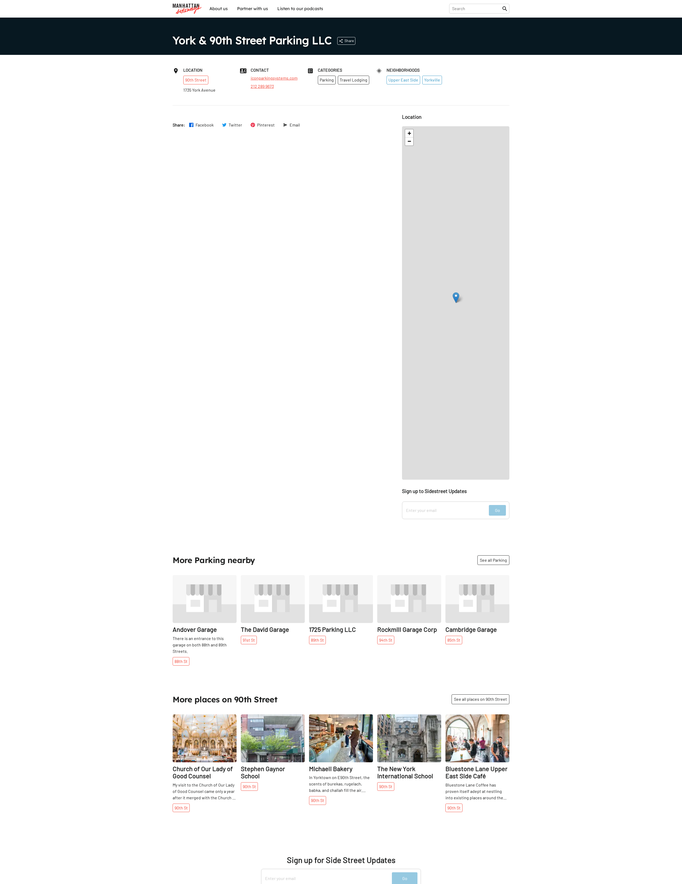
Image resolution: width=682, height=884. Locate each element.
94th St (385, 639)
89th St (317, 639)
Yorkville (432, 79)
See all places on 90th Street (480, 699)
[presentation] (476, 8)
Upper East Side (403, 79)
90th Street (195, 79)
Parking (327, 79)
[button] (456, 297)
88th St (181, 661)
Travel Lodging (353, 79)
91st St (249, 639)
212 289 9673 (262, 86)
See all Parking (493, 560)
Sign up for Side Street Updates (341, 860)
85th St (453, 639)
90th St (181, 807)
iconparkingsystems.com (274, 78)
